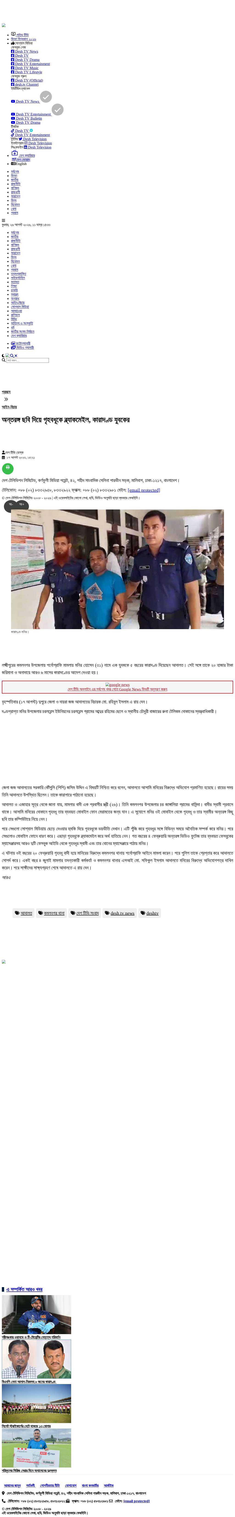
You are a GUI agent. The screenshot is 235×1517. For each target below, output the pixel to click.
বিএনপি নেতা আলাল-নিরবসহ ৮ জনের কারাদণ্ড (29, 1382)
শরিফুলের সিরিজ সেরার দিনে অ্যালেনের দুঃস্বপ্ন (29, 1471)
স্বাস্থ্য (14, 294)
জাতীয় (14, 180)
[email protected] (144, 490)
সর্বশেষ (15, 171)
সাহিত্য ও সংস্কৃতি (22, 323)
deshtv (152, 913)
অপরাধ (15, 298)
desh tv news (122, 913)
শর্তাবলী (31, 1485)
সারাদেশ (15, 196)
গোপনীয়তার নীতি (50, 1485)
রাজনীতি (15, 184)
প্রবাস (14, 213)
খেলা (13, 209)
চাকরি (14, 290)
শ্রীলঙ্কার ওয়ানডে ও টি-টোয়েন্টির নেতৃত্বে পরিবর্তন (31, 1337)
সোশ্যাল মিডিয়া (20, 307)
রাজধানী (15, 192)
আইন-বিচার (17, 303)
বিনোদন (15, 204)
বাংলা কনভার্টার (90, 1485)
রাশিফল (15, 315)
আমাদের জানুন (12, 1485)
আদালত (26, 913)
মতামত (15, 282)
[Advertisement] (113, 12)
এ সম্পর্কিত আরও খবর (24, 1289)
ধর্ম (12, 327)
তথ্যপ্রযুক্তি (18, 274)
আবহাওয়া (16, 311)
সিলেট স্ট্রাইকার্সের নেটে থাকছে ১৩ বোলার (26, 1426)
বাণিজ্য (15, 188)
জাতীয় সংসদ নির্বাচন (22, 331)
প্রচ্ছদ (6, 392)
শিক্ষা (14, 286)
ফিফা (14, 176)
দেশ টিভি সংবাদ (87, 913)
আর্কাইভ (109, 1485)
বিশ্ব (13, 200)
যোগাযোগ (70, 1485)
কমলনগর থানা (54, 913)
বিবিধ (14, 319)
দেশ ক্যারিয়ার (19, 336)
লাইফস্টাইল (18, 278)
